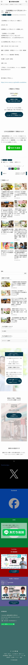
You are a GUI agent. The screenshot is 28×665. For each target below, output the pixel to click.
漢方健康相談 (5, 655)
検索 (2, 271)
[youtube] (17, 651)
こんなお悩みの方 (15, 653)
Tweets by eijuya (5, 465)
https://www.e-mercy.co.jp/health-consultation (13, 82)
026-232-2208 (6, 617)
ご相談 (20, 657)
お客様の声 (8, 657)
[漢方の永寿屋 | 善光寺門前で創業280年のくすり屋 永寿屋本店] (14, 1)
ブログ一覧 (23, 655)
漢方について (21, 653)
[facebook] (10, 651)
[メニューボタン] (1, 1)
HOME (5, 653)
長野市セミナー (17, 162)
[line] (15, 651)
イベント (9, 14)
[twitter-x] (12, 651)
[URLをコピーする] (18, 169)
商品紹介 (10, 655)
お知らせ (9, 653)
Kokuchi (4, 14)
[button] (9, 169)
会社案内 (12, 657)
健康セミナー (5, 162)
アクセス (16, 657)
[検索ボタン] (26, 1)
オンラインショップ (16, 655)
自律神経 (11, 162)
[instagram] (14, 651)
